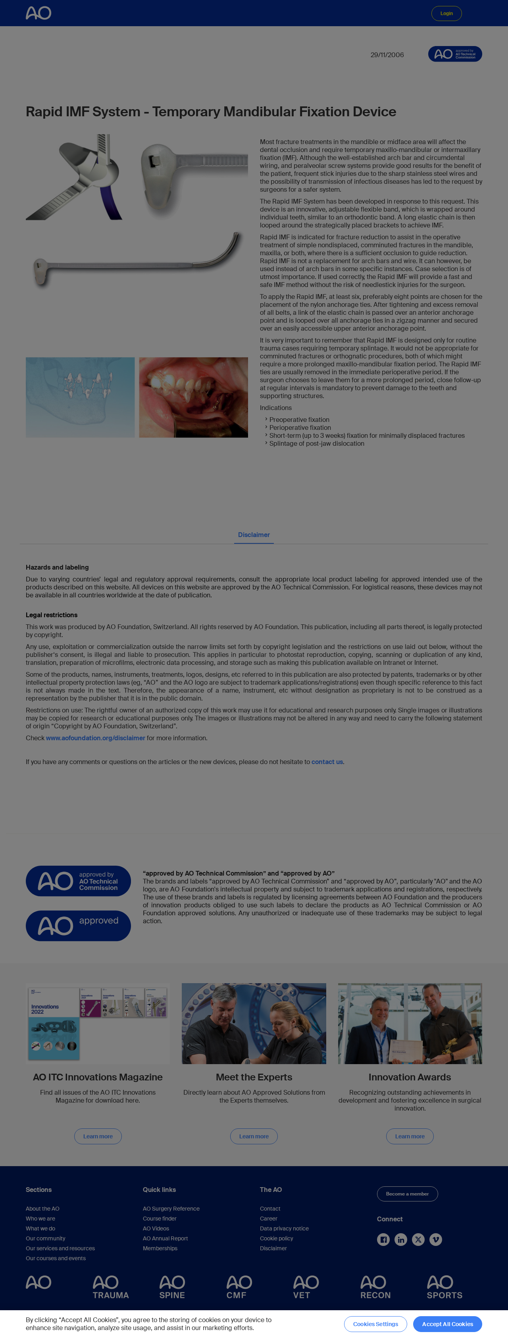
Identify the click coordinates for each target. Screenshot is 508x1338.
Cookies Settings (375, 1324)
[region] (254, 1324)
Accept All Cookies (447, 1324)
